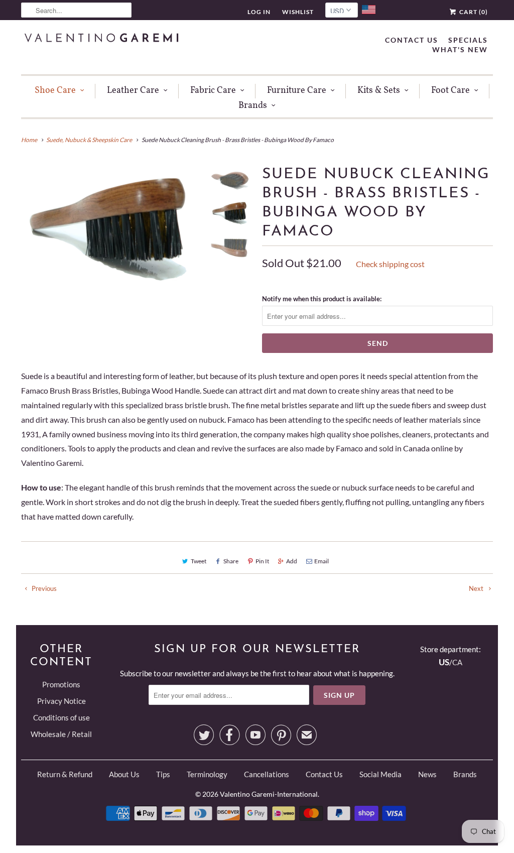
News (427, 774)
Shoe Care (55, 90)
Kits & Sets (378, 90)
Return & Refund (64, 774)
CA (457, 662)
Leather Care (133, 90)
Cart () (473, 12)
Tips (163, 774)
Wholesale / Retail (61, 734)
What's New (460, 49)
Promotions (61, 684)
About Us (124, 774)
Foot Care (450, 90)
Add (291, 561)
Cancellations (266, 774)
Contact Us (411, 40)
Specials (468, 40)
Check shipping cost (390, 264)
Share (230, 561)
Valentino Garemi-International (269, 794)
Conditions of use (61, 717)
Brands (252, 105)
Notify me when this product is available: (321, 299)
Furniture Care (296, 90)
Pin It (262, 561)
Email (321, 561)
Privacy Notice (61, 700)
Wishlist (298, 12)
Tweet (198, 561)
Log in (259, 12)
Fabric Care (213, 90)
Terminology (207, 774)
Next (477, 588)
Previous (43, 588)
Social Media (380, 774)
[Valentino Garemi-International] (101, 39)
